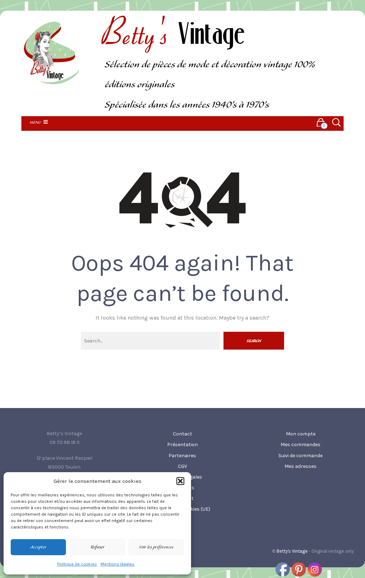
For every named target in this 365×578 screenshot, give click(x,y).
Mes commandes (300, 445)
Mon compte (300, 434)
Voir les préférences (156, 547)
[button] (180, 481)
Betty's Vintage (292, 551)
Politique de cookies (77, 564)
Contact (182, 434)
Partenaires (182, 456)
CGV (182, 466)
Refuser (97, 547)
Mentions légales (117, 564)
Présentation (182, 445)
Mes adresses (300, 466)
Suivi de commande (300, 456)
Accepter (38, 547)
